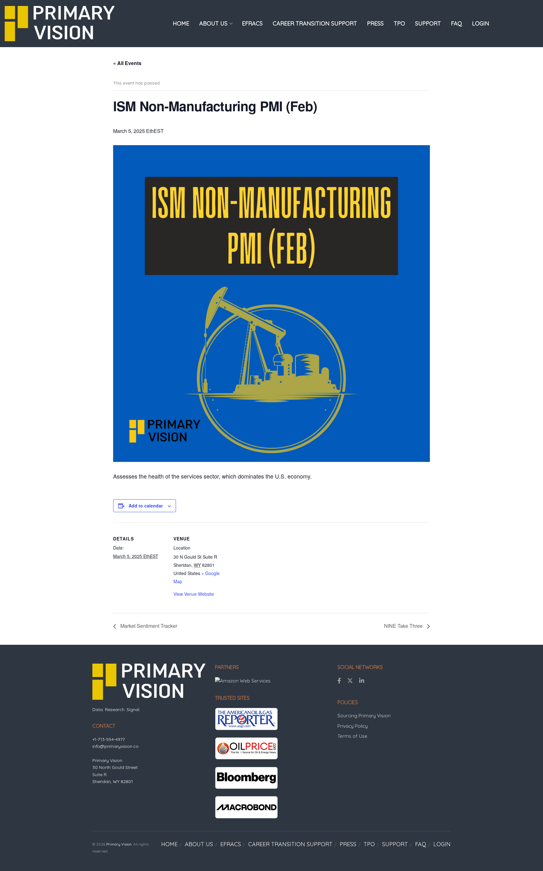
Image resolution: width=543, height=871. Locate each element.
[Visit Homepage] (60, 23)
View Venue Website (193, 594)
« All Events (127, 63)
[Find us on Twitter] (350, 681)
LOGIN (480, 23)
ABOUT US (213, 23)
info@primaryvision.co (115, 746)
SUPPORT (428, 23)
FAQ (456, 23)
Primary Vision (119, 844)
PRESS (375, 23)
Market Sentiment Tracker (148, 625)
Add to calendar (146, 505)
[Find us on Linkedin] (361, 681)
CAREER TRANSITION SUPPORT (315, 23)
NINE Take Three (404, 625)
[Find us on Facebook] (339, 681)
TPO (399, 23)
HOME (181, 23)
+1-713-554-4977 (108, 739)
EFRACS (252, 23)
